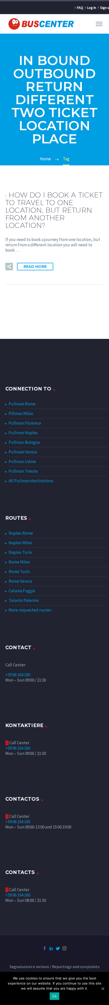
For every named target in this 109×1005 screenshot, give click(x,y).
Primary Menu (99, 24)
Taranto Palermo (24, 600)
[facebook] (45, 948)
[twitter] (58, 948)
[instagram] (64, 948)
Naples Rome (21, 533)
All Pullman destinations (31, 481)
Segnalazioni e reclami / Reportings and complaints (55, 967)
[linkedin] (51, 948)
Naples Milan (20, 542)
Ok (54, 996)
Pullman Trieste (23, 471)
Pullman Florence (25, 423)
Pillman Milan (21, 413)
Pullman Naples (23, 432)
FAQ (80, 7)
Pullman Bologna (24, 442)
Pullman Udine (22, 461)
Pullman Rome (22, 404)
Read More (35, 266)
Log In (91, 7)
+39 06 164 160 (17, 675)
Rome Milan (19, 562)
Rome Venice (20, 581)
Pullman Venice (23, 452)
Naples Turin (20, 552)
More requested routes (30, 610)
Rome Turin (19, 571)
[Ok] (102, 988)
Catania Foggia (22, 591)
